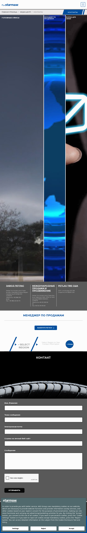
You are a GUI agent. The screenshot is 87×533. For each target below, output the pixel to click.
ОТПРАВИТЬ (14, 490)
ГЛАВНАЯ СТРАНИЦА (9, 12)
